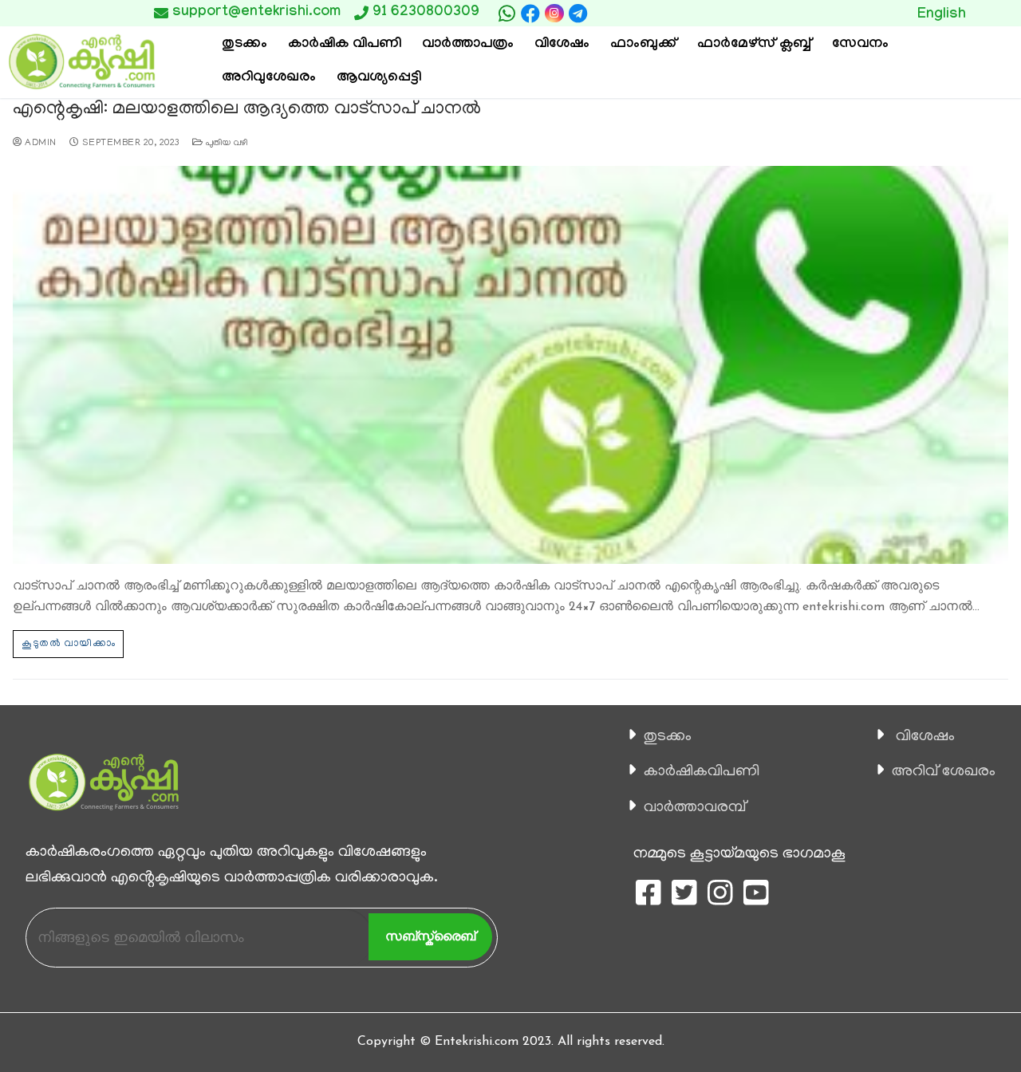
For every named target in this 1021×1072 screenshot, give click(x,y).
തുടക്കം (668, 737)
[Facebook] (530, 13)
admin (39, 143)
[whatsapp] (506, 13)
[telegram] (578, 13)
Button (841, 12)
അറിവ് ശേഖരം (943, 772)
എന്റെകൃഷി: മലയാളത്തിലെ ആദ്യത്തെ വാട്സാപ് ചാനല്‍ (247, 109)
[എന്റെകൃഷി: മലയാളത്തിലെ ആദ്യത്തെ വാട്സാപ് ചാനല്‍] (510, 365)
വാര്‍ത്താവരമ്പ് (695, 808)
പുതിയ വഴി (225, 143)
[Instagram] (554, 13)
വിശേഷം (925, 737)
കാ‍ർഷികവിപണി (701, 772)
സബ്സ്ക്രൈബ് (430, 936)
